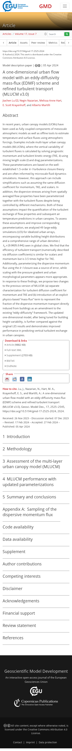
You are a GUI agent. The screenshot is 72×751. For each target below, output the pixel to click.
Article (12, 42)
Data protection (48, 742)
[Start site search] (66, 34)
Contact (17, 742)
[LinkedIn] (29, 379)
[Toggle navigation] (64, 6)
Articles (7, 34)
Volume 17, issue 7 (26, 34)
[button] (45, 34)
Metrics (53, 42)
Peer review (38, 42)
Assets (24, 42)
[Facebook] (22, 379)
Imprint (30, 742)
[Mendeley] (7, 379)
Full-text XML (13, 350)
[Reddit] (14, 379)
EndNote (11, 366)
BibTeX (10, 360)
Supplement (13, 355)
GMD (45, 6)
